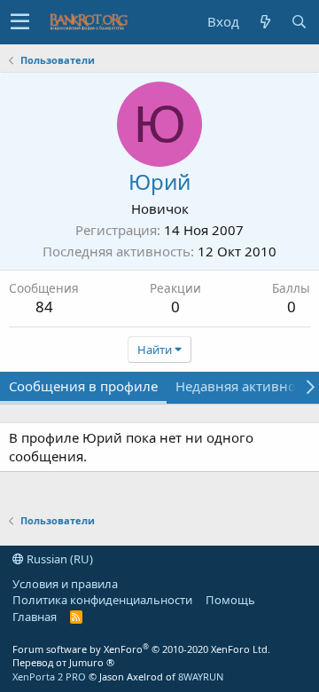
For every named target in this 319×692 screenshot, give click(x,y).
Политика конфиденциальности (102, 600)
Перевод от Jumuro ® (63, 662)
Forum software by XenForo (141, 649)
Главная (34, 617)
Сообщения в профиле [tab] (83, 386)
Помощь (230, 600)
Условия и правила (65, 584)
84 (44, 306)
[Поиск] (298, 21)
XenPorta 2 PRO (49, 676)
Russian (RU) (58, 559)
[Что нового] (265, 21)
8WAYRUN (200, 676)
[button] (20, 22)
